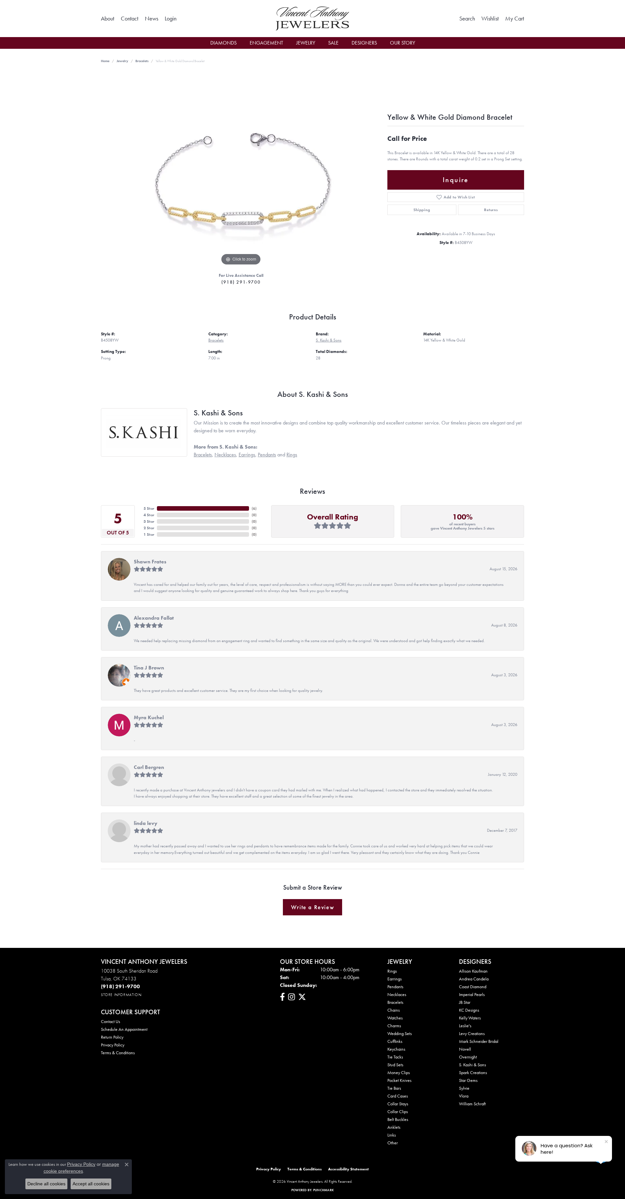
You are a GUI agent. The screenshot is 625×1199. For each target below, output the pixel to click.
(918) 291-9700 (240, 282)
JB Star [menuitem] (464, 1002)
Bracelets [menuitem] (395, 1002)
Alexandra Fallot (154, 617)
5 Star (149, 508)
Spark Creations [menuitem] (473, 1072)
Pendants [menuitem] (395, 987)
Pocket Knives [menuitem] (399, 1080)
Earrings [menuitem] (394, 979)
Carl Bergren (149, 767)
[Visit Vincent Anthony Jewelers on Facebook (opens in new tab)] (282, 997)
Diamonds (223, 42)
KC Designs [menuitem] (469, 1010)
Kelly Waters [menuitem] (470, 1018)
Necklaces (225, 454)
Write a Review (312, 907)
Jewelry (305, 42)
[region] (241, 169)
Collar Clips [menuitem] (397, 1111)
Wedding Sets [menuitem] (399, 1033)
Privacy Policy (112, 1045)
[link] (107, 18)
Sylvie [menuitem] (464, 1088)
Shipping (421, 209)
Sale (333, 42)
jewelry (122, 61)
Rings (291, 454)
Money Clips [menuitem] (398, 1072)
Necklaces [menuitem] (396, 994)
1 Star (149, 534)
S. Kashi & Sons (328, 340)
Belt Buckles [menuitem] (397, 1119)
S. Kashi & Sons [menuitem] (472, 1065)
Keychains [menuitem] (396, 1049)
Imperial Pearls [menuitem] (472, 994)
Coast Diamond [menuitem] (472, 987)
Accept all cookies (91, 1183)
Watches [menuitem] (395, 1018)
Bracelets (141, 61)
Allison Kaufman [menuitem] (473, 971)
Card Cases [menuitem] (397, 1096)
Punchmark (323, 1190)
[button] (170, 18)
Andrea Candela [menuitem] (474, 979)
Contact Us (110, 1021)
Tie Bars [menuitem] (394, 1088)
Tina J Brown (149, 667)
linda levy (145, 823)
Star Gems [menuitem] (468, 1080)
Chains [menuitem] (393, 1010)
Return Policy (112, 1037)
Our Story (402, 42)
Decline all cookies (46, 1183)
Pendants (267, 454)
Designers (364, 42)
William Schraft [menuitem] (472, 1104)
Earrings (247, 454)
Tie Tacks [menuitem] (395, 1057)
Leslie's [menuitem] (465, 1026)
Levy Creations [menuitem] (472, 1033)
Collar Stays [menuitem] (397, 1104)
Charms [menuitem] (394, 1026)
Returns (491, 209)
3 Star (149, 521)
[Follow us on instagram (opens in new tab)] (291, 997)
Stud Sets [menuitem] (395, 1065)
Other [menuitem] (392, 1143)
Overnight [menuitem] (468, 1057)
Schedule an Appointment (124, 1029)
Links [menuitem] (391, 1135)
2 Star (149, 528)
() (254, 508)
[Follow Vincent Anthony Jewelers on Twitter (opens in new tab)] (302, 997)
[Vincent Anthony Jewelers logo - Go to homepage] (312, 18)
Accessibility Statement (348, 1169)
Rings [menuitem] (392, 971)
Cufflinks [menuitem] (394, 1041)
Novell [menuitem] (465, 1049)
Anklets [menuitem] (393, 1127)
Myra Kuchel (149, 717)
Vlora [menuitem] (463, 1096)
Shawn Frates (150, 561)
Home (105, 61)
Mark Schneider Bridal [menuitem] (478, 1041)
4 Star (149, 515)
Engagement (266, 42)
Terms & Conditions (118, 1053)
